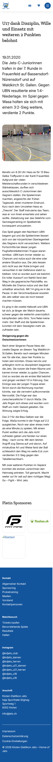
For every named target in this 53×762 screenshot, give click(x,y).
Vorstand (7, 600)
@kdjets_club (10, 653)
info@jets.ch (9, 713)
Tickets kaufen (10, 622)
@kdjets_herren (11, 661)
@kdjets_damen (11, 657)
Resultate (7, 630)
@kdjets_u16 (9, 677)
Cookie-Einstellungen (14, 741)
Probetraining (10, 592)
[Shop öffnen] (38, 5)
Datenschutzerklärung (15, 736)
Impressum (8, 731)
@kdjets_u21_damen (14, 665)
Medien (6, 596)
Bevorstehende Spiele (15, 626)
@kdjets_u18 (9, 673)
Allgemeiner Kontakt (14, 583)
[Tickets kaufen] (29, 5)
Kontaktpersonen (12, 604)
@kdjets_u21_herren (14, 669)
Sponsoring (9, 587)
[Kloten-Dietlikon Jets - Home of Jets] (5, 5)
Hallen (5, 634)
